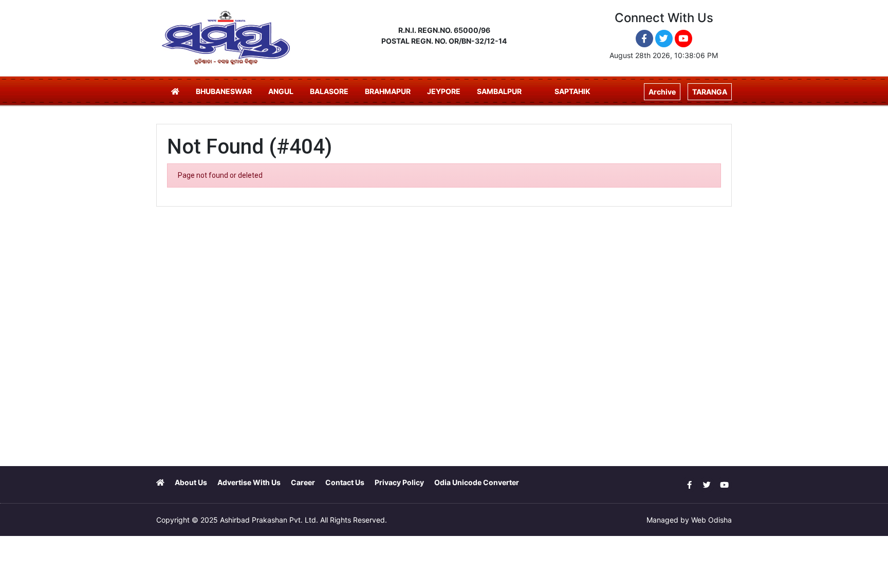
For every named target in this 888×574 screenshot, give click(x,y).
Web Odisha (711, 519)
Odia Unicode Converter (476, 482)
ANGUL (280, 91)
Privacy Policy (399, 482)
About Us (191, 482)
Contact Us (344, 482)
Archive (662, 91)
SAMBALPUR (499, 91)
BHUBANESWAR (224, 91)
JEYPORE (443, 91)
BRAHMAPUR (388, 91)
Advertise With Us (249, 482)
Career (303, 482)
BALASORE (329, 91)
